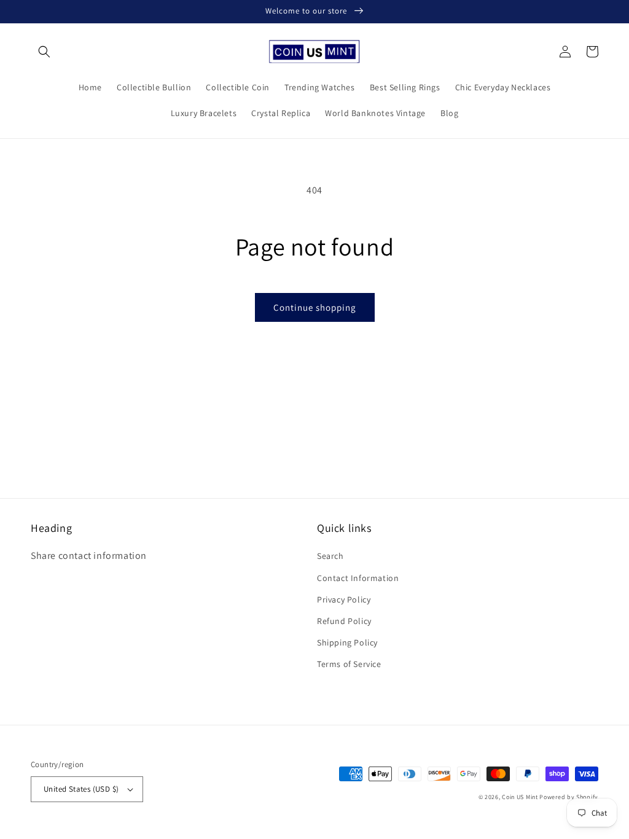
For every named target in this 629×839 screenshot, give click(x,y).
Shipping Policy (347, 642)
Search (330, 555)
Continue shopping (314, 307)
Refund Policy (344, 620)
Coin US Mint (519, 797)
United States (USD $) (81, 789)
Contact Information (358, 577)
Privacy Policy (343, 599)
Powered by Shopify (568, 797)
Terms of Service (349, 663)
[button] (44, 51)
